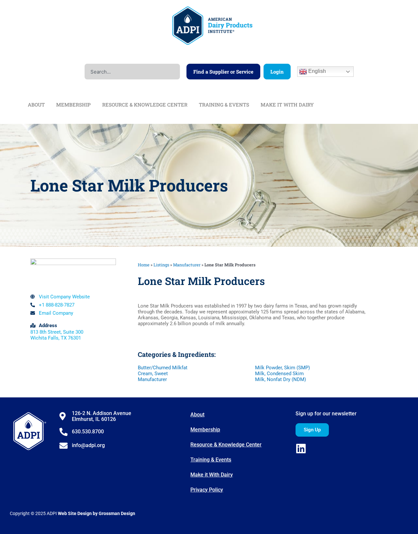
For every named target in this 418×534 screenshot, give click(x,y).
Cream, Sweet (153, 373)
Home (144, 264)
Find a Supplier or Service (223, 71)
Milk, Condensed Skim (279, 373)
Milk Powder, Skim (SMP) (282, 368)
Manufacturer (187, 264)
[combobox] (132, 71)
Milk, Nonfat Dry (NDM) (280, 379)
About (197, 414)
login (277, 71)
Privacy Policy (206, 490)
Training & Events (210, 460)
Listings (161, 264)
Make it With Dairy (211, 475)
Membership (205, 429)
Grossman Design (117, 513)
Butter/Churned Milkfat (162, 368)
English (316, 71)
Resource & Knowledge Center (226, 445)
